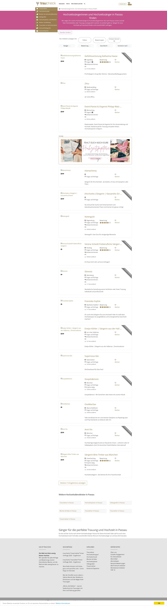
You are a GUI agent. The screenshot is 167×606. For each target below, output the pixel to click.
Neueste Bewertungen (118, 563)
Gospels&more (92, 379)
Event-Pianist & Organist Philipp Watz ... (103, 106)
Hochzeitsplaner (92, 561)
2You (87, 83)
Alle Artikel (114, 559)
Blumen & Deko (92, 559)
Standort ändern (65, 32)
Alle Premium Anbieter (118, 566)
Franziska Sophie (92, 301)
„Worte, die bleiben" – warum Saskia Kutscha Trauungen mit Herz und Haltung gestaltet (73, 588)
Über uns (114, 552)
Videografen (91, 564)
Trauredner (90, 552)
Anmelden (123, 4)
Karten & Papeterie (93, 568)
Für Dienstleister (116, 557)
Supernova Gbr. (92, 356)
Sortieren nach (123, 46)
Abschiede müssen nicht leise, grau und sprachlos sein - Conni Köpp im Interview (73, 568)
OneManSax (90, 404)
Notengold (89, 216)
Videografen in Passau (117, 503)
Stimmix (88, 271)
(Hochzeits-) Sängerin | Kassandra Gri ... (103, 193)
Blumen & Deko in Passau (68, 511)
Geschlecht (104, 46)
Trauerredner (91, 566)
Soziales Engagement (117, 554)
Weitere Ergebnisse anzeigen (73, 483)
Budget (66, 46)
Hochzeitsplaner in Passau (93, 503)
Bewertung (85, 46)
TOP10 (68, 4)
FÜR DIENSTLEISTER (76, 4)
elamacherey (91, 170)
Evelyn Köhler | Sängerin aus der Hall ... (103, 328)
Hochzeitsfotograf (92, 555)
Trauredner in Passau (67, 503)
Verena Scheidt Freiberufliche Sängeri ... (103, 244)
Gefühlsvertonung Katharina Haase (101, 56)
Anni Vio (88, 429)
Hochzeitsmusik (92, 557)
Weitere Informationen (63, 603)
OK (159, 603)
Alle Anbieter (115, 561)
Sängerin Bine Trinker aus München (101, 454)
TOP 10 (113, 570)
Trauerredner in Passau (67, 519)
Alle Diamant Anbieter (118, 568)
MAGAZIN (62, 4)
